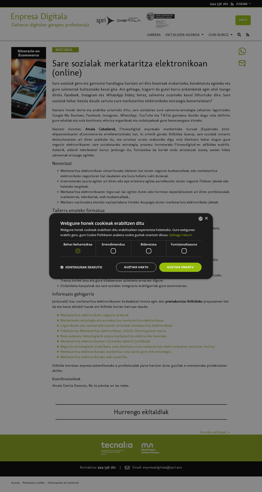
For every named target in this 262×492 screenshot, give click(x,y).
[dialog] (131, 246)
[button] (81, 267)
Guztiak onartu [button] (180, 267)
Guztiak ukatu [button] (136, 267)
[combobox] (201, 218)
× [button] (206, 218)
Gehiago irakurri (180, 235)
